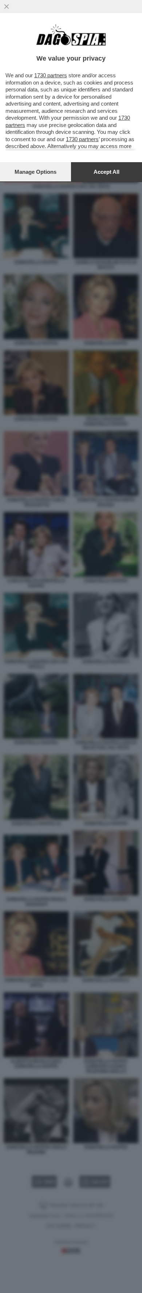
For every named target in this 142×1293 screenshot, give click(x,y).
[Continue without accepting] (6, 6)
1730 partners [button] (50, 75)
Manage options (35, 172)
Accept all (106, 172)
